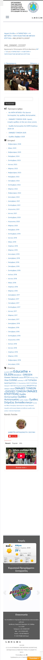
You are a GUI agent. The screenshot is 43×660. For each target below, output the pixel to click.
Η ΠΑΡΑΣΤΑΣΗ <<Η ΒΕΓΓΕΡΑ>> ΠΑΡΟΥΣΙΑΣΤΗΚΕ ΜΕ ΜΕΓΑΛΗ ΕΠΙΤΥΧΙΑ (19, 35)
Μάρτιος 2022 (13, 189)
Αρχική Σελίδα (9, 33)
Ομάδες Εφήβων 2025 (17, 137)
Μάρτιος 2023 (13, 168)
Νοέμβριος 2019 (13, 230)
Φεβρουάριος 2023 (14, 172)
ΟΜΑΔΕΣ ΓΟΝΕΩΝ (9, 388)
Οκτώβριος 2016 (13, 331)
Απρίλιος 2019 (13, 246)
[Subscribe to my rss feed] (33, 18)
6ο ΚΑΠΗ (6, 372)
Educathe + (22, 371)
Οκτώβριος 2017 (13, 303)
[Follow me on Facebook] (37, 18)
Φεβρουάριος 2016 (14, 360)
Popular (15, 443)
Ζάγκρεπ (6, 386)
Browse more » (21, 467)
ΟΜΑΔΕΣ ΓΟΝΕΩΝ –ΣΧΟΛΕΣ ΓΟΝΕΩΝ (20, 390)
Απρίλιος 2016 (13, 352)
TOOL (36, 377)
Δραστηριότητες (10, 383)
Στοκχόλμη (13, 405)
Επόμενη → (34, 63)
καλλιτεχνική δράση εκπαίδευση (18, 408)
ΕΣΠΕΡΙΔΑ (34, 383)
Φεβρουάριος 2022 (14, 193)
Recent (7, 443)
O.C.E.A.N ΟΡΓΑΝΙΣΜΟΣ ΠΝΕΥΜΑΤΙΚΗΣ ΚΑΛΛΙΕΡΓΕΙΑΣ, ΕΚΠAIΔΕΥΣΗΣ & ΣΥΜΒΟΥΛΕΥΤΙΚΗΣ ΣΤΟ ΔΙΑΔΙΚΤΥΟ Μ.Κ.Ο (21, 650)
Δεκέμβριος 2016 (14, 323)
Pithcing (32, 377)
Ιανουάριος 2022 (14, 197)
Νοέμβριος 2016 (13, 327)
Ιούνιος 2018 (12, 278)
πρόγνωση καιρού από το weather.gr (19, 564)
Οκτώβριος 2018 (13, 266)
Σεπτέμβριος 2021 (14, 205)
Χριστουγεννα (20, 405)
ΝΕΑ (36, 386)
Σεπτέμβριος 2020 (14, 217)
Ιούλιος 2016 (12, 344)
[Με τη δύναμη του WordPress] (27, 654)
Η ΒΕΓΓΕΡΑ (13, 386)
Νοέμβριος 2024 (13, 156)
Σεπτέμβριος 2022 (14, 185)
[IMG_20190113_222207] (21, 77)
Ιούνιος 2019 (12, 238)
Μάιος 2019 (12, 242)
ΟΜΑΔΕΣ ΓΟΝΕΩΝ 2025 (17, 133)
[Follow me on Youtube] (41, 18)
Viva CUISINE (10, 380)
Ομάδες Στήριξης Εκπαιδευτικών (21, 401)
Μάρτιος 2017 (12, 315)
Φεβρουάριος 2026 (14, 144)
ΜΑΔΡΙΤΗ (30, 386)
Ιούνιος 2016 (12, 348)
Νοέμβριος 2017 (13, 299)
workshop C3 (21, 380)
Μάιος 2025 (12, 148)
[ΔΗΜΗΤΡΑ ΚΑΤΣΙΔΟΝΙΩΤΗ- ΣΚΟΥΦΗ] (21, 424)
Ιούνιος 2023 (12, 164)
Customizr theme (27, 657)
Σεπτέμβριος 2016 (14, 336)
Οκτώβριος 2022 (14, 181)
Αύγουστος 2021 (14, 209)
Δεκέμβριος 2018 (14, 258)
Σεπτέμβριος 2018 (14, 270)
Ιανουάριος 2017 (13, 319)
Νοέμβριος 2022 (13, 177)
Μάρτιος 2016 (13, 356)
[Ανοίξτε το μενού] (7, 17)
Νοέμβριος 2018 (13, 262)
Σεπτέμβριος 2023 (14, 160)
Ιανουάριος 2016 (13, 364)
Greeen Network (11, 377)
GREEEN (27, 374)
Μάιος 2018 (12, 283)
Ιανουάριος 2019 (13, 254)
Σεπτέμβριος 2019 (14, 234)
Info (20, 443)
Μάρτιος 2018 (13, 291)
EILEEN (8, 374)
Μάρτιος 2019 (13, 250)
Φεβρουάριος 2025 (14, 152)
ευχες (26, 405)
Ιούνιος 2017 (12, 311)
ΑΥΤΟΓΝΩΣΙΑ (31, 380)
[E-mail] (35, 18)
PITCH (26, 377)
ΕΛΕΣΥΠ (28, 383)
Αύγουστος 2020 (14, 221)
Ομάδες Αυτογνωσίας (15, 398)
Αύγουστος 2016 (14, 340)
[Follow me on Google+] (39, 18)
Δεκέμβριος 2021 (14, 201)
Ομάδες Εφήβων (24, 400)
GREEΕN (21, 377)
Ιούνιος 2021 (12, 213)
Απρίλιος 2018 (13, 287)
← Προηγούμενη (10, 63)
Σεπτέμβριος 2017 (14, 307)
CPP (11, 372)
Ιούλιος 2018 (12, 274)
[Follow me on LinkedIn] (20, 642)
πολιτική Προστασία (14, 411)
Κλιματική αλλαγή (21, 386)
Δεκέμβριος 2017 (14, 295)
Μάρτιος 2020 (13, 225)
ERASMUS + (18, 375)
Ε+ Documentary (21, 383)
